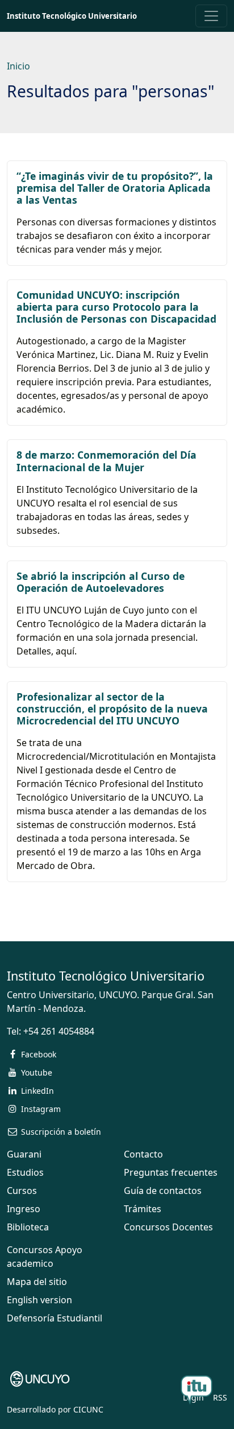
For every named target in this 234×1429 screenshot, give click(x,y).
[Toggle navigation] (211, 16)
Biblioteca (28, 1227)
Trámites (142, 1208)
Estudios (25, 1172)
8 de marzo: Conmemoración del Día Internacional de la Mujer (106, 460)
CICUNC (88, 1409)
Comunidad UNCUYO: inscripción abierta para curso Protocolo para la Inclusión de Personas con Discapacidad (116, 307)
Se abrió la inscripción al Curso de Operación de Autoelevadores (100, 582)
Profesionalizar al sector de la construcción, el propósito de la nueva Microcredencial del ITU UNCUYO (112, 708)
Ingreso (23, 1208)
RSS (220, 1397)
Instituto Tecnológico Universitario (72, 16)
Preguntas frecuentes (171, 1172)
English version (39, 1300)
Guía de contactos (163, 1190)
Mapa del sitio (37, 1281)
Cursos (22, 1190)
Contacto (143, 1154)
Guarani (24, 1154)
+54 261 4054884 (58, 1031)
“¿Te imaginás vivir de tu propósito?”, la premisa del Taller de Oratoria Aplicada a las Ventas (114, 188)
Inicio (18, 66)
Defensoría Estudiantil (54, 1318)
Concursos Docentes (168, 1227)
